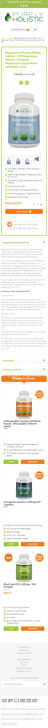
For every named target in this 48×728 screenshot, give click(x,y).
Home (3, 38)
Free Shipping (24, 659)
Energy (9, 38)
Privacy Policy (24, 671)
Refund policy (24, 653)
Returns (24, 662)
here (37, 228)
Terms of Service (24, 668)
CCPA (24, 665)
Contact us (24, 647)
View (11, 462)
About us (24, 650)
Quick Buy (33, 462)
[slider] (18, 74)
